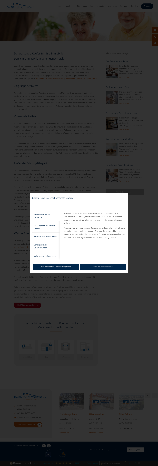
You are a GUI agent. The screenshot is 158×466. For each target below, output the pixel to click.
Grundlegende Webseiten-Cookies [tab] (44, 227)
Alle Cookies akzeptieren (103, 266)
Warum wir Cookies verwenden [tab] (42, 216)
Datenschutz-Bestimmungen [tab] (45, 256)
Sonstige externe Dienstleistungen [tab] (40, 246)
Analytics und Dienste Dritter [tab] (45, 236)
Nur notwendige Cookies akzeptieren (56, 266)
